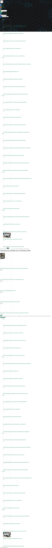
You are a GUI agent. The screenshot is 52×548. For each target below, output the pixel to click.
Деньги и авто (3, 7)
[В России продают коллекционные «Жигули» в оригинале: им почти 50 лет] (7, 230)
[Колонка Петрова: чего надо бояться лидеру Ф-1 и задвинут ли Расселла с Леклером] (7, 39)
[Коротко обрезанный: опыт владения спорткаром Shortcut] (7, 415)
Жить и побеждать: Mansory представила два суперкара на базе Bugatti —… (15, 140)
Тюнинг (3, 6)
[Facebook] (1, 4)
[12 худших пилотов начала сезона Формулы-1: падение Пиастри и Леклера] (7, 24)
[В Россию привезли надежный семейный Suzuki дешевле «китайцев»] (7, 245)
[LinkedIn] (1, 12)
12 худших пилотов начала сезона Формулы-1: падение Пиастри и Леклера (11, 279)
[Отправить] (1, 17)
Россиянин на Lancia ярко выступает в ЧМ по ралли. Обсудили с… (13, 33)
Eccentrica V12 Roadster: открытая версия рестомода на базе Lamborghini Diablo (15, 170)
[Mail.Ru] (1, 8)
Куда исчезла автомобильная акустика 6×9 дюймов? (11, 208)
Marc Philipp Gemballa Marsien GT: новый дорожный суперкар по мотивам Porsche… (16, 162)
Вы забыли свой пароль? (3, 12)
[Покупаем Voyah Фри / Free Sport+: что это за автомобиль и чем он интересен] (7, 199)
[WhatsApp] (1, 11)
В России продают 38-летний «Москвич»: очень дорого (11, 523)
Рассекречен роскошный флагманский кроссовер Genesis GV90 (10, 301)
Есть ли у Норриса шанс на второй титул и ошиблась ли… (12, 48)
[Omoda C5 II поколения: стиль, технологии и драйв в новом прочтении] (7, 491)
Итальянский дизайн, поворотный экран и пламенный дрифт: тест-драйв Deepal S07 (16, 132)
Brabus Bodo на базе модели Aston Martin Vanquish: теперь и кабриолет (14, 86)
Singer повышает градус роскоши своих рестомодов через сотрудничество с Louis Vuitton (16, 147)
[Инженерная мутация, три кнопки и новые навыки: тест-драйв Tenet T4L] (7, 123)
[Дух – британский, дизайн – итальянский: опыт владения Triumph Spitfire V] (7, 400)
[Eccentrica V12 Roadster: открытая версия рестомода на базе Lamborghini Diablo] (7, 468)
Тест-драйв (3, 95)
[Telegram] (1, 14)
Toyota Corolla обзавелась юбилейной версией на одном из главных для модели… (15, 393)
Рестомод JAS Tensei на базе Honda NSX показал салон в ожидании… (14, 155)
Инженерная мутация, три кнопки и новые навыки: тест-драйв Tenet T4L (14, 124)
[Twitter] (1, 5)
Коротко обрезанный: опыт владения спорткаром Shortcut (12, 117)
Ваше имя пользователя (10, 10)
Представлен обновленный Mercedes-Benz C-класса (11, 71)
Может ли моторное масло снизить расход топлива (11, 485)
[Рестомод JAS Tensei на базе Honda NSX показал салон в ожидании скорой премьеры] (7, 453)
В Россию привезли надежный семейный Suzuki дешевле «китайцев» (13, 246)
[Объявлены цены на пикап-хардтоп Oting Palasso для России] (7, 237)
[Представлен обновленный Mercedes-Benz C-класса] (7, 70)
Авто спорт (3, 4)
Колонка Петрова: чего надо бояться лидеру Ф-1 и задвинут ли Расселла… (14, 340)
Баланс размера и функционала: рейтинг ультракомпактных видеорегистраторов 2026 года (17, 178)
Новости (3, 5)
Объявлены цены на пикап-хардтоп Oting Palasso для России (12, 538)
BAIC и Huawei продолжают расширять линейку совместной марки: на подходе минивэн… (17, 363)
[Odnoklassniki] (1, 7)
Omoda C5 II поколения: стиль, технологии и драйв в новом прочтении (14, 193)
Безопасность (3, 509)
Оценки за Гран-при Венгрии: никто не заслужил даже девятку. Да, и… (14, 355)
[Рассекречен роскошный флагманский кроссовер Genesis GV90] (7, 77)
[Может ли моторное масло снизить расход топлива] (7, 184)
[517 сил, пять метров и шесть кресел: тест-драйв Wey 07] (7, 108)
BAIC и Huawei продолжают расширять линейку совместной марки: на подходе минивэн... (14, 268)
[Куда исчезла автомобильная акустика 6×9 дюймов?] (7, 506)
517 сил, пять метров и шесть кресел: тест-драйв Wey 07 (11, 109)
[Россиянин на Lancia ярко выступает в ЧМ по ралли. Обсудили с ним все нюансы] (7, 331)
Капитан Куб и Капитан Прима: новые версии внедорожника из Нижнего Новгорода (16, 216)
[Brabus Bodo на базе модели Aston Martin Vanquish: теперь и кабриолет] (7, 85)
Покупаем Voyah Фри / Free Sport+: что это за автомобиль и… (12, 500)
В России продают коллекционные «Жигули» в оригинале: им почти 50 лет (14, 231)
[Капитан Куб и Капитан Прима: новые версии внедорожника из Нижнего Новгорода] (7, 215)
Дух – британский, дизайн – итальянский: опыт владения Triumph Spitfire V (15, 102)
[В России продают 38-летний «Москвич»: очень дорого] (7, 222)
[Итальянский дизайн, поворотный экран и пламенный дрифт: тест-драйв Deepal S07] (7, 430)
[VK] (1, 10)
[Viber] (1, 15)
